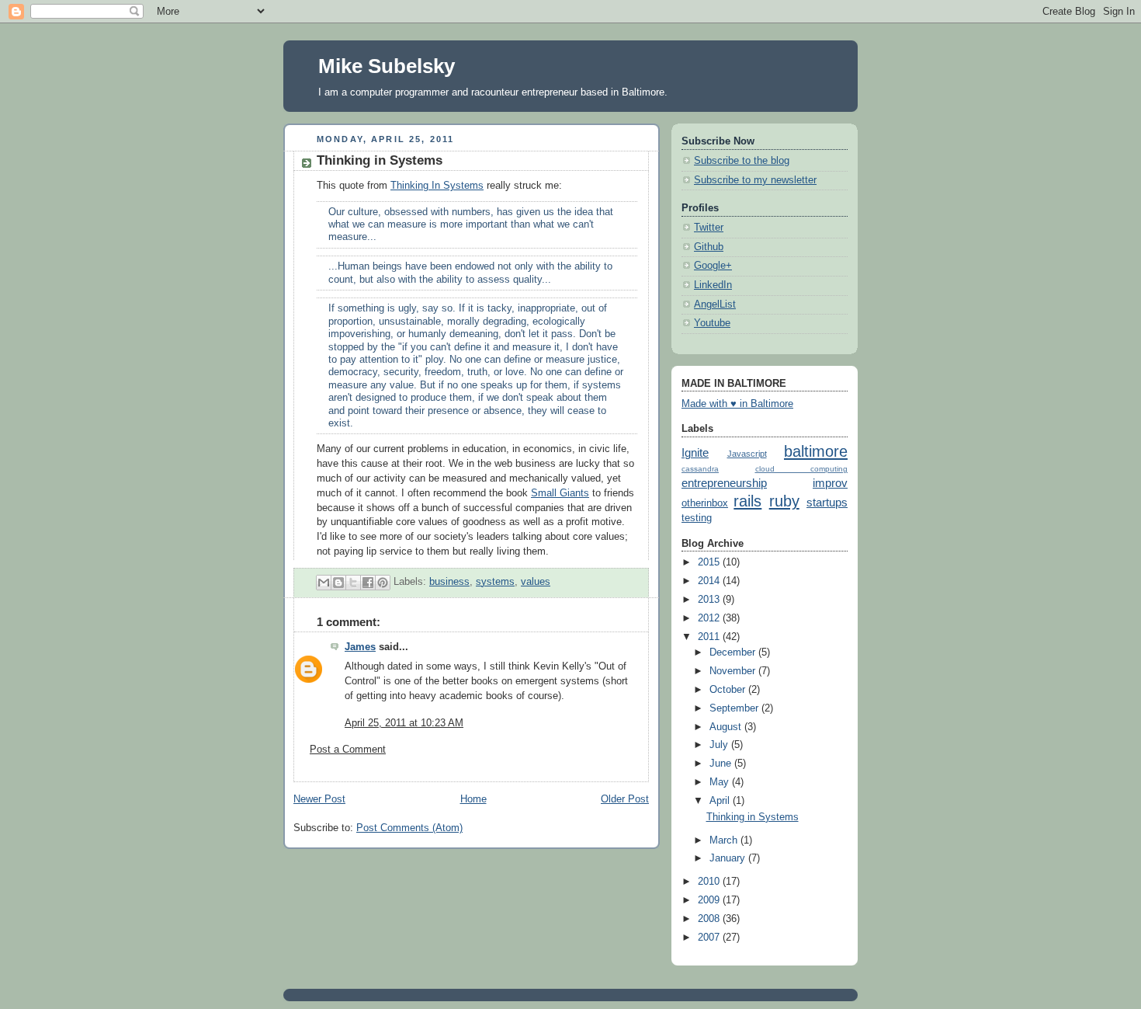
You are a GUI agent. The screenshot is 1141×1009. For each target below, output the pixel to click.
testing (696, 518)
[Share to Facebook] (368, 582)
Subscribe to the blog (741, 160)
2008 (710, 918)
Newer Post (319, 799)
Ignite (695, 452)
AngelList (715, 304)
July (720, 744)
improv (830, 482)
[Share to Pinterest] (382, 582)
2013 (710, 599)
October (728, 689)
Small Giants (560, 493)
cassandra (700, 468)
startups (827, 502)
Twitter (708, 227)
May (720, 782)
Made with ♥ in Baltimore (737, 403)
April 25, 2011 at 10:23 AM (404, 723)
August (726, 727)
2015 (710, 562)
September (735, 708)
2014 (710, 581)
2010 (710, 881)
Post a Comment (348, 749)
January (728, 858)
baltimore (816, 451)
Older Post (625, 799)
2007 (710, 937)
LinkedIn (713, 285)
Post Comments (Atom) (409, 828)
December (733, 652)
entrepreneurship (724, 482)
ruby (784, 501)
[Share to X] (353, 582)
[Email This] (323, 582)
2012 (710, 618)
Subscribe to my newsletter (755, 180)
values (535, 581)
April (721, 800)
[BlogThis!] (338, 582)
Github (708, 247)
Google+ (713, 265)
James (360, 647)
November (733, 671)
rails (747, 501)
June (721, 763)
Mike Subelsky (386, 66)
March (724, 840)
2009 (710, 900)
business (449, 581)
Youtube (712, 323)
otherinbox (704, 503)
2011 (710, 636)
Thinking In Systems (437, 185)
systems (495, 581)
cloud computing (801, 468)
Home (473, 799)
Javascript (747, 453)
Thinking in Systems (752, 817)
